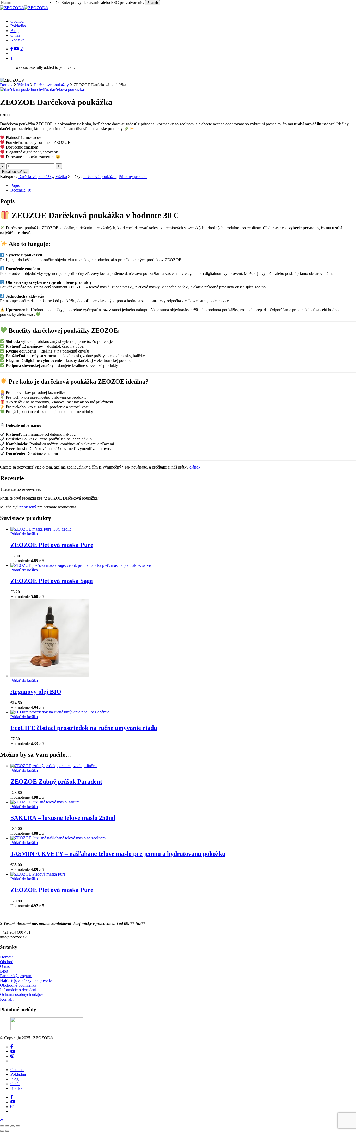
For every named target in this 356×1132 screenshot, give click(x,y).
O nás (5, 966)
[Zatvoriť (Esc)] (18, 1126)
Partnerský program (16, 976)
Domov (6, 85)
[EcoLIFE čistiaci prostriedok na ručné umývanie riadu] (59, 712)
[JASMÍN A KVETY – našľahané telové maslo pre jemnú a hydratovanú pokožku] (58, 838)
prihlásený (27, 507)
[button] (2, 1120)
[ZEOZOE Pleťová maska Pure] (40, 529)
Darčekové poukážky (51, 85)
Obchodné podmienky (18, 985)
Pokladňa (18, 1074)
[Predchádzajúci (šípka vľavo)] (2, 1131)
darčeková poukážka (99, 176)
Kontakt (6, 999)
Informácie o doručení (18, 990)
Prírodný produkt (133, 176)
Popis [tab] (15, 185)
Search (152, 3)
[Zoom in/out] (2, 1126)
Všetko (23, 85)
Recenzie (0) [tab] (20, 190)
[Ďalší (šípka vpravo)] (7, 1131)
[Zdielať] (12, 1126)
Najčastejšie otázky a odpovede (26, 980)
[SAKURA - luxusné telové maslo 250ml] (44, 802)
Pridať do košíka (14, 172)
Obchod (6, 961)
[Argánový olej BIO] (49, 676)
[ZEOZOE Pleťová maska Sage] (81, 565)
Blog (4, 971)
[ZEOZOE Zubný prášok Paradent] (53, 766)
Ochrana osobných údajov (21, 994)
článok (194, 467)
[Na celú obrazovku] (7, 1126)
